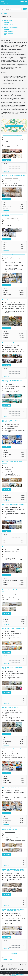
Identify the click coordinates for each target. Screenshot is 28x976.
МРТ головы (6, 22)
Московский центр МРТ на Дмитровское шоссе (12, 590)
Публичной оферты (12, 975)
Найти (25, 9)
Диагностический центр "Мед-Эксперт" (12, 135)
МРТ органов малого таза (9, 24)
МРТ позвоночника (8, 20)
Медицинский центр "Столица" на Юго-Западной (12, 462)
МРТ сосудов (6, 29)
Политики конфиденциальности (18, 974)
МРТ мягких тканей (8, 31)
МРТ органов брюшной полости (11, 27)
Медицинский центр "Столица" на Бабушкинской (11, 421)
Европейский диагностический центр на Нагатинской (12, 214)
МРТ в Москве (4, 13)
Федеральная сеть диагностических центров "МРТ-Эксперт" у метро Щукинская (13, 910)
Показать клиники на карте (14, 125)
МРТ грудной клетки (8, 33)
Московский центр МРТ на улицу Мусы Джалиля (12, 668)
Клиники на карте (7, 959)
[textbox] (10, 9)
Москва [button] (2, 1)
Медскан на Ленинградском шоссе (11, 547)
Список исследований (9, 956)
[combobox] (11, 9)
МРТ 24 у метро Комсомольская (10, 787)
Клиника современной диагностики (11, 343)
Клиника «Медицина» (7, 300)
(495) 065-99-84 (6, 160)
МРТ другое (6, 34)
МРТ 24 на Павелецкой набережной (11, 749)
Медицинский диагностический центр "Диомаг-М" (12, 381)
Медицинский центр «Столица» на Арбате (13, 504)
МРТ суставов (7, 26)
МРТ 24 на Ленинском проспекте (10, 707)
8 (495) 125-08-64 (23, 1)
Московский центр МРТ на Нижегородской (13, 628)
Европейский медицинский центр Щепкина (13, 254)
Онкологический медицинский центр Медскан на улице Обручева (11, 828)
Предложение (7, 958)
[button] (2, 20)
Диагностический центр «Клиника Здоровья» (13, 175)
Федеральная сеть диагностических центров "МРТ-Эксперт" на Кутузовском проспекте (13, 870)
